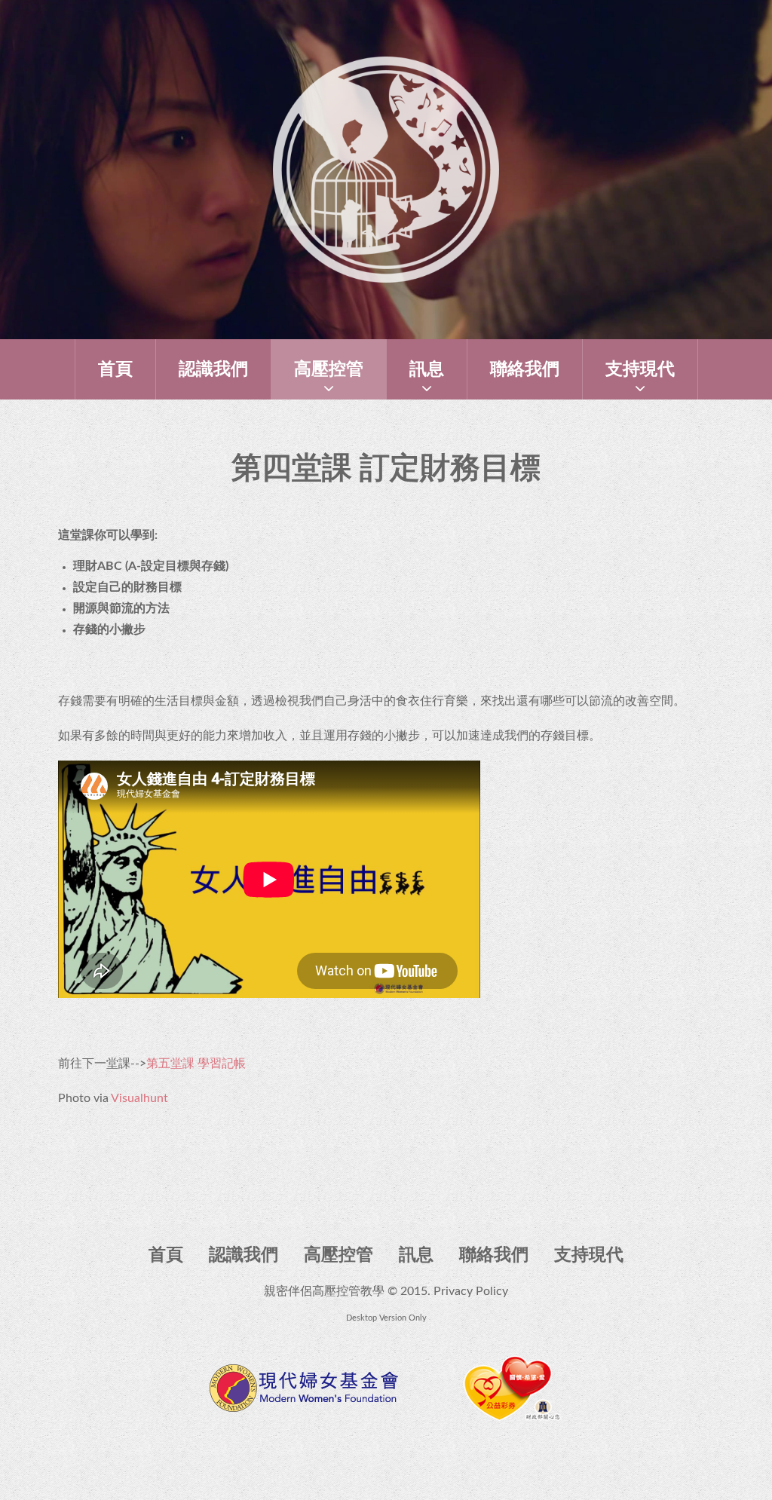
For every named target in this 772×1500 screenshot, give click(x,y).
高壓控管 (328, 369)
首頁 (115, 369)
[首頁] (386, 66)
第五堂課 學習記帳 (196, 1064)
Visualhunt (139, 1098)
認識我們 (213, 369)
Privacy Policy (470, 1291)
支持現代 (640, 369)
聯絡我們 (524, 369)
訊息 (426, 369)
